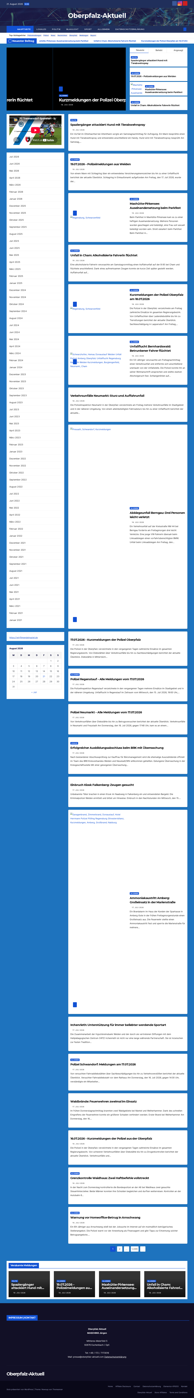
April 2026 (14, 177)
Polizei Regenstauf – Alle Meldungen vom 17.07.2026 (107, 679)
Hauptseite (24, 29)
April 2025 (14, 262)
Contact (137, 1386)
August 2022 (16, 486)
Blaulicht (72, 29)
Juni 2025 (14, 248)
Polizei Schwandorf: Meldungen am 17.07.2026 (103, 1064)
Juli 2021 (14, 578)
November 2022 (17, 465)
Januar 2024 (15, 367)
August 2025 (16, 234)
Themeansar (58, 1389)
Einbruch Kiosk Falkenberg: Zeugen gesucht (102, 785)
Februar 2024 (16, 360)
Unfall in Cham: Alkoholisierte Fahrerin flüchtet (155, 105)
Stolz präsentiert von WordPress (20, 1389)
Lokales (41, 29)
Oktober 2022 (16, 472)
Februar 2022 (16, 528)
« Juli (34, 692)
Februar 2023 (16, 444)
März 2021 (14, 606)
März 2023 (15, 437)
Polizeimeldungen (34, 35)
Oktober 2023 (16, 388)
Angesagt (178, 50)
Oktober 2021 (16, 557)
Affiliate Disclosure (123, 1386)
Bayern (93, 35)
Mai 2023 (14, 423)
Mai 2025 (14, 255)
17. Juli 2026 (78, 645)
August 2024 (16, 318)
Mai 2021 (14, 592)
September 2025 (18, 227)
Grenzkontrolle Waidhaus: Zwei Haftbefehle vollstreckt (109, 1178)
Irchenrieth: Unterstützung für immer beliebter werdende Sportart (118, 1025)
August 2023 (16, 402)
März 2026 (15, 184)
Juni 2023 (14, 416)
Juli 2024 (14, 325)
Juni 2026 (14, 163)
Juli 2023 (14, 409)
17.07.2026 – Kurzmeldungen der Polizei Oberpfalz (105, 640)
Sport (88, 29)
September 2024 (18, 311)
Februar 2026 (16, 191)
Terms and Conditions (178, 1392)
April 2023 (14, 430)
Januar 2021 (15, 620)
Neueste (140, 50)
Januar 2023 (15, 451)
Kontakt (184, 1386)
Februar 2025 (16, 276)
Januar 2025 (15, 283)
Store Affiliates (161, 1392)
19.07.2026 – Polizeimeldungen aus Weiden (153, 76)
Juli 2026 (14, 156)
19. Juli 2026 (78, 130)
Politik (56, 29)
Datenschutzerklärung (129, 29)
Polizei (46, 35)
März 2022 (15, 521)
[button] (180, 29)
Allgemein (104, 29)
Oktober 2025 (16, 220)
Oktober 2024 (16, 304)
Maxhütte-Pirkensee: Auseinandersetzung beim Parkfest (163, 91)
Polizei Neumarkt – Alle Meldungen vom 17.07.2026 (106, 712)
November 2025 (17, 213)
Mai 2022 (14, 507)
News (53, 35)
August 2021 (15, 571)
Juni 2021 (14, 585)
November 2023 (17, 381)
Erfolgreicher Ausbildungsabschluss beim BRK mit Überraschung (117, 748)
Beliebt (158, 50)
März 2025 (15, 269)
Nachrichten (62, 35)
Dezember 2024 (17, 290)
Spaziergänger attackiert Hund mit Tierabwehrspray (107, 125)
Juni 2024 (14, 332)
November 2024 (17, 297)
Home (110, 1386)
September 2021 (17, 564)
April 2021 (14, 599)
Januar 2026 (15, 199)
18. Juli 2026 (93, 105)
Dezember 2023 (17, 374)
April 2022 (14, 514)
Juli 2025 (14, 241)
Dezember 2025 (17, 206)
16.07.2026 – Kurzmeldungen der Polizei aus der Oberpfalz (111, 1138)
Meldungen (84, 35)
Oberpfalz (73, 35)
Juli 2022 (14, 493)
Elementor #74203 (171, 1386)
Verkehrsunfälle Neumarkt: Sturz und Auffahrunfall (107, 396)
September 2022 (18, 479)
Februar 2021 (16, 613)
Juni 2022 (14, 500)
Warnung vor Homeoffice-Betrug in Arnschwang (105, 1217)
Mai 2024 (14, 339)
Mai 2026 (14, 170)
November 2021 (17, 550)
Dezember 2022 (17, 458)
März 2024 (15, 353)
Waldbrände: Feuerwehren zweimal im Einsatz (103, 1101)
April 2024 (14, 346)
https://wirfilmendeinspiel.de (23, 637)
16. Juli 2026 (78, 1144)
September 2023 (18, 395)
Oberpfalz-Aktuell (97, 16)
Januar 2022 (15, 535)
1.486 (135, 1249)
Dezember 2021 (17, 543)
